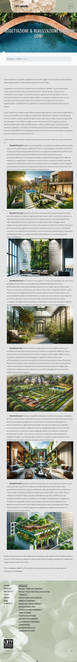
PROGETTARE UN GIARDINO (31, 589)
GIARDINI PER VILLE (27, 628)
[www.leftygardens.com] (19, 6)
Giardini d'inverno (16, 281)
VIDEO (7, 597)
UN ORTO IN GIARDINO (28, 619)
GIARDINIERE (24, 625)
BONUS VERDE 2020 (27, 607)
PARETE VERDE (25, 613)
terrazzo (12, 568)
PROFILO (7, 588)
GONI (38, 36)
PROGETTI (8, 591)
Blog (6, 600)
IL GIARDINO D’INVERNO (29, 622)
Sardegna (10, 59)
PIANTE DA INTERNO (27, 616)
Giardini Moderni (16, 145)
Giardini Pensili (15, 483)
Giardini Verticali (16, 213)
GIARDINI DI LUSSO (27, 631)
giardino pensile (29, 483)
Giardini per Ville (16, 348)
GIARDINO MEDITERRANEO (30, 610)
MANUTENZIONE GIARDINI (30, 598)
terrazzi (19, 571)
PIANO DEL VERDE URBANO (30, 604)
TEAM (6, 594)
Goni (29, 79)
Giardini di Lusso (16, 416)
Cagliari (19, 59)
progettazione (45, 112)
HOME (6, 585)
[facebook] (66, 650)
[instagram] (71, 650)
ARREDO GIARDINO (27, 601)
